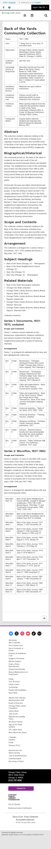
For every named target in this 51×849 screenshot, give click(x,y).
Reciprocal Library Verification (20, 808)
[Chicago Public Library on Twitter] (17, 634)
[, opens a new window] (15, 800)
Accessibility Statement (25, 819)
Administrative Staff (16, 700)
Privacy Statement (31, 817)
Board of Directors (16, 703)
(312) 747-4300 (15, 780)
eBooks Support (15, 661)
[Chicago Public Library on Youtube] (28, 634)
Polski (11, 743)
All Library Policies (16, 722)
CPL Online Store (15, 730)
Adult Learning (14, 753)
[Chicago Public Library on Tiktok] (34, 634)
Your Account (14, 681)
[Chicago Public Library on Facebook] (11, 634)
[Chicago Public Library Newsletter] (39, 634)
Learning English (15, 758)
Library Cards (14, 684)
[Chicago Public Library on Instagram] (22, 634)
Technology (13, 687)
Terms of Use (17, 817)
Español (12, 740)
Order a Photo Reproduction (14, 665)
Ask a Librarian (14, 643)
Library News (14, 711)
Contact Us (21, 788)
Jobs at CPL (13, 714)
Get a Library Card (16, 645)
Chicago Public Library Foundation (17, 707)
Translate (37, 3)
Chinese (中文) (14, 745)
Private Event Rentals (17, 669)
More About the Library (18, 732)
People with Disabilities (17, 690)
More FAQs (13, 693)
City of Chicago (14, 804)
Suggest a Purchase (16, 658)
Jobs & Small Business (18, 756)
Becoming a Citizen (16, 761)
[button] (3, 7)
